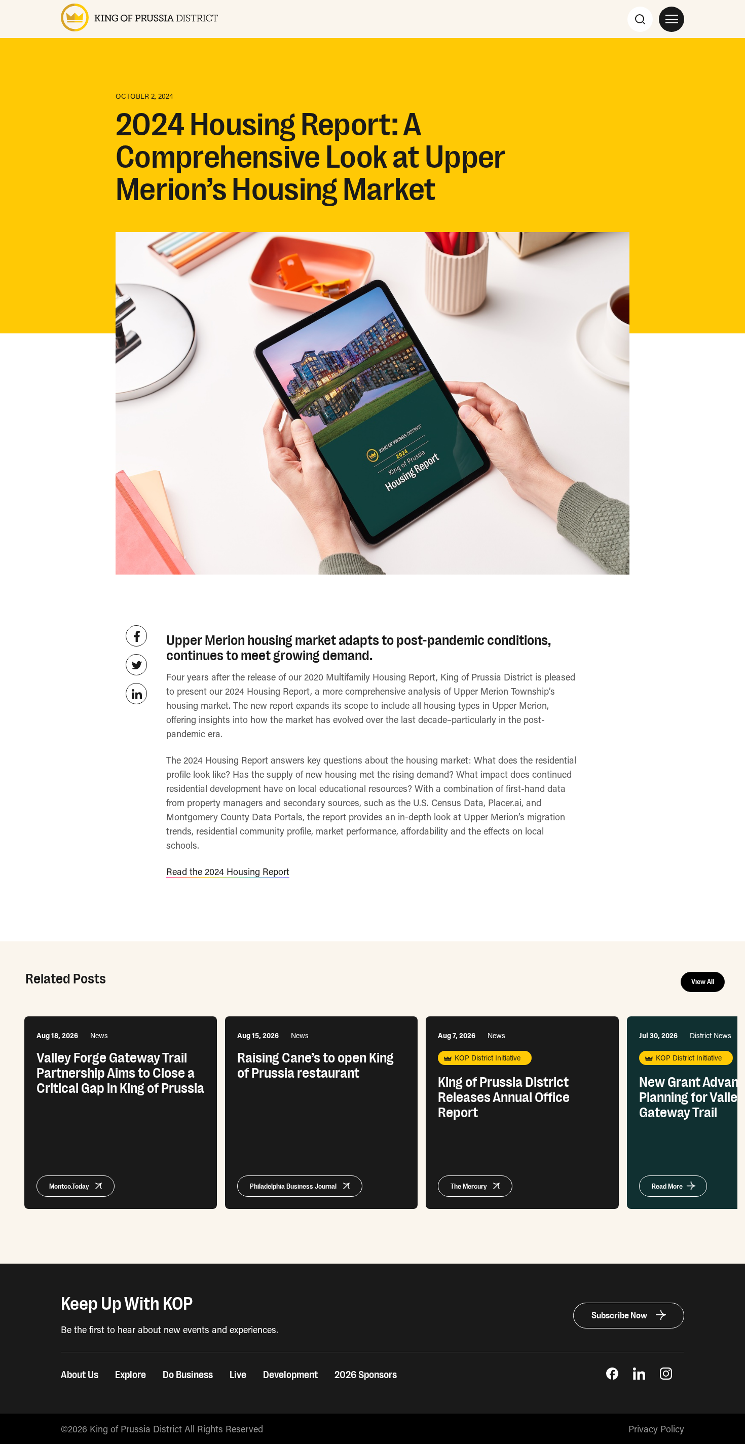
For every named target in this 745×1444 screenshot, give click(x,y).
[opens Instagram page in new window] (666, 1376)
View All (702, 981)
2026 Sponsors (365, 1375)
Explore (130, 1375)
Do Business (188, 1375)
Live (238, 1375)
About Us (79, 1375)
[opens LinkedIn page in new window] (639, 1376)
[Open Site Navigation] (671, 19)
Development (290, 1375)
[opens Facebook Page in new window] (612, 1376)
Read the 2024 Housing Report (227, 871)
